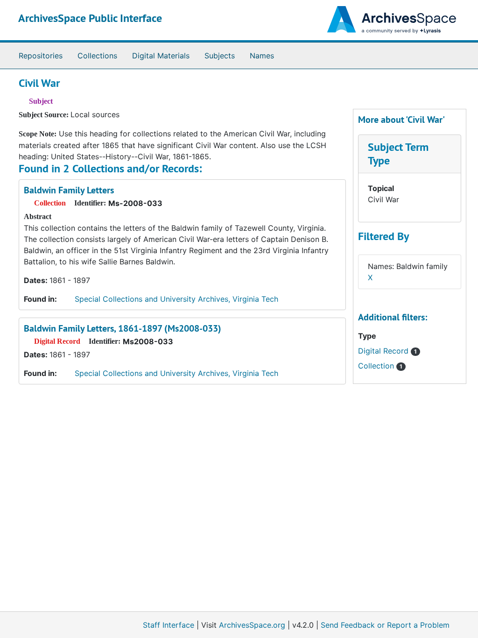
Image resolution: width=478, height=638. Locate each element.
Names (262, 55)
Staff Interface (168, 625)
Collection (380, 365)
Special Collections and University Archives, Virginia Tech (176, 299)
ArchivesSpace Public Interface (90, 18)
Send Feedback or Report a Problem (385, 625)
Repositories (41, 55)
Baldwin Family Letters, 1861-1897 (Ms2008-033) (122, 328)
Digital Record (387, 350)
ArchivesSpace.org (252, 625)
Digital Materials (161, 55)
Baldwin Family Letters (69, 190)
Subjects (219, 55)
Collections (97, 55)
